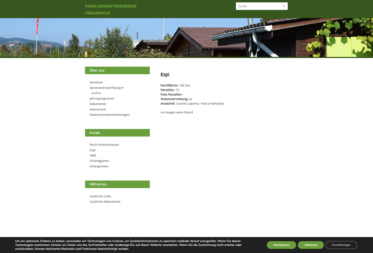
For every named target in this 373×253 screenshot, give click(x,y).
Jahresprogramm (102, 98)
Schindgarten (99, 161)
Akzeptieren (281, 245)
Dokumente (98, 104)
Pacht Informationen (104, 145)
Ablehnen (310, 245)
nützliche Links (100, 196)
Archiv (96, 93)
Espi (93, 150)
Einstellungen (341, 245)
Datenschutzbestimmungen (110, 115)
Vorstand (96, 82)
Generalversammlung (105, 88)
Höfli (93, 155)
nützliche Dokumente (105, 202)
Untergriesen (99, 166)
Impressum (98, 109)
